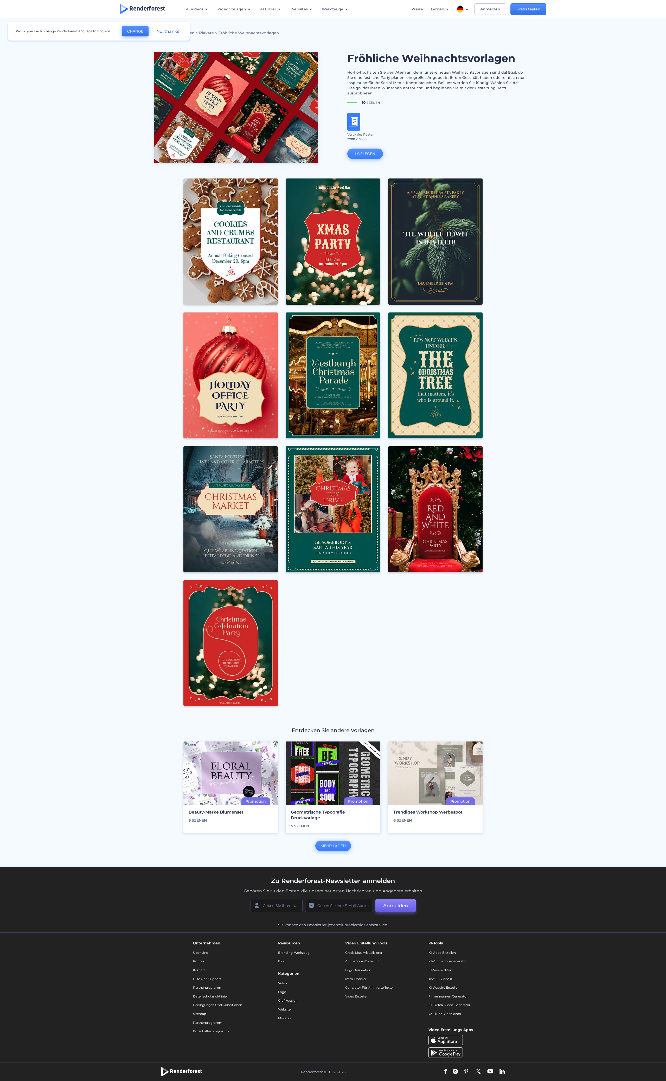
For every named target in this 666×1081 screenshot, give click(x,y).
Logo (282, 992)
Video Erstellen (356, 996)
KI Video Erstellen (442, 953)
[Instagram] (455, 1072)
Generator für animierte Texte (369, 987)
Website (284, 1009)
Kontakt (199, 961)
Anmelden (490, 9)
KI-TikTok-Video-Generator (449, 1005)
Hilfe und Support (207, 979)
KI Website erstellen (443, 987)
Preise (417, 9)
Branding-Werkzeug (294, 953)
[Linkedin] (502, 1072)
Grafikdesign (288, 1000)
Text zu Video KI (440, 979)
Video (282, 983)
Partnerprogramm (207, 987)
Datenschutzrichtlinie (210, 996)
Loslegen (365, 153)
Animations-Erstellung (363, 961)
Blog (281, 961)
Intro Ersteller (356, 979)
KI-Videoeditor (439, 970)
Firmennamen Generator (448, 996)
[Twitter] (478, 1072)
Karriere (199, 970)
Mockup (284, 1018)
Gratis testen (528, 9)
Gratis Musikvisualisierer (363, 953)
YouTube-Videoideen (444, 1014)
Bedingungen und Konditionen (217, 1005)
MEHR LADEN (333, 845)
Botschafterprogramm (211, 1031)
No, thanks (167, 31)
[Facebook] (445, 1072)
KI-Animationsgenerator (447, 961)
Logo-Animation (358, 970)
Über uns (200, 953)
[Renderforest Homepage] (142, 9)
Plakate (206, 32)
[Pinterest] (466, 1072)
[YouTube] (490, 1072)
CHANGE (135, 31)
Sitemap (199, 1014)
